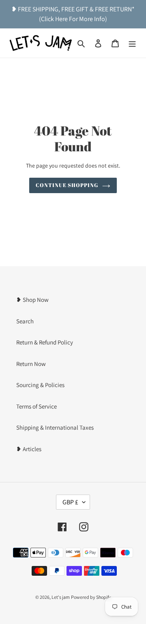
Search (25, 321)
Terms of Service (36, 406)
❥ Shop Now (32, 299)
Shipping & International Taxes (55, 427)
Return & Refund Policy (44, 342)
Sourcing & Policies (40, 385)
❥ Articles (28, 449)
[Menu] (132, 43)
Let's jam (61, 597)
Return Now (31, 364)
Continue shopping (67, 185)
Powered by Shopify (91, 597)
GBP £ (70, 502)
